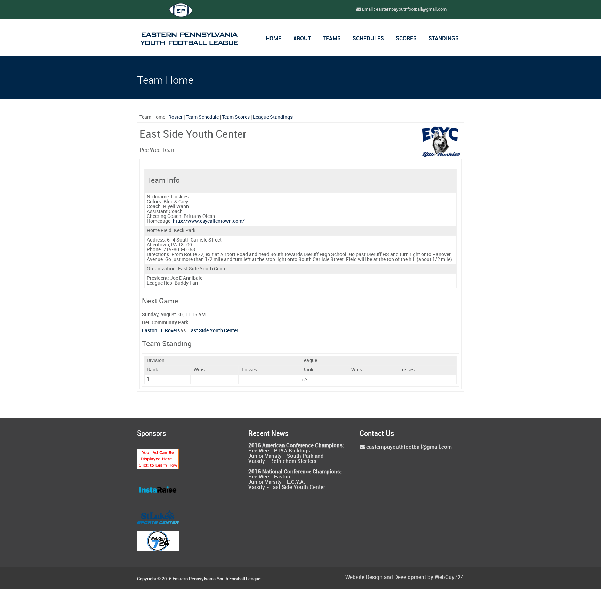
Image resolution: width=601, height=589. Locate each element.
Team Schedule (202, 117)
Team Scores (236, 117)
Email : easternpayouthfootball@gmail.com (404, 9)
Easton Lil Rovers (161, 330)
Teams (332, 39)
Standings (443, 39)
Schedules (368, 39)
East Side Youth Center (213, 330)
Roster (175, 117)
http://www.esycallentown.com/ (209, 221)
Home (273, 39)
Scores (406, 39)
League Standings (273, 117)
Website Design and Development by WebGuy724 (404, 577)
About (302, 39)
